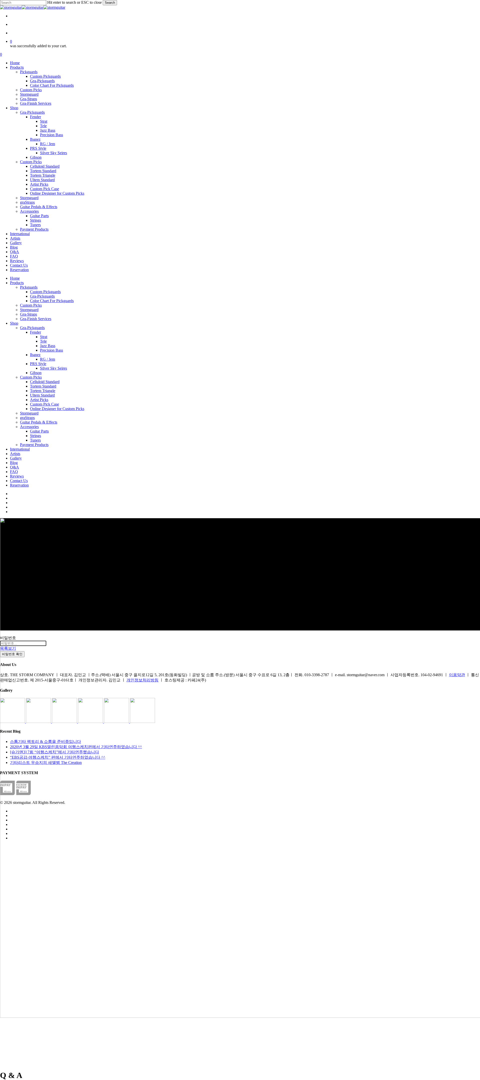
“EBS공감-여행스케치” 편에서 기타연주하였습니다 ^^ (57, 757)
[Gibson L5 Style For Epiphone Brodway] (39, 721)
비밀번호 (8, 638)
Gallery (16, 458)
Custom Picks (31, 305)
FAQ (14, 472)
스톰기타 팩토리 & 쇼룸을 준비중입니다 (45, 741)
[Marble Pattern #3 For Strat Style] (142, 721)
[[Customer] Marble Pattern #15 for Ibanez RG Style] (91, 721)
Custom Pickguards (45, 292)
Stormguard (29, 310)
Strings (35, 436)
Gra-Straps (28, 314)
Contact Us (19, 481)
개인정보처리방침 (142, 680)
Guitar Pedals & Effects (38, 422)
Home (15, 278)
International (20, 449)
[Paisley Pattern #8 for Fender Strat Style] (65, 721)
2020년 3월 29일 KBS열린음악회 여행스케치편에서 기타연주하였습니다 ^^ (76, 747)
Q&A (14, 467)
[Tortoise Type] (13, 721)
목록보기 (8, 648)
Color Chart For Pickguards (52, 301)
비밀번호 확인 (12, 654)
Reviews (17, 476)
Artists (15, 454)
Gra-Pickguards (42, 296)
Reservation (19, 485)
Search (110, 2)
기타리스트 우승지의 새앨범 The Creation (46, 762)
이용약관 (457, 675)
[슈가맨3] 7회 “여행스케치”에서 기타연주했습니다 (54, 752)
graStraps (27, 418)
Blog (14, 463)
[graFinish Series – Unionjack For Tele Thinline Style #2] (117, 721)
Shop (14, 323)
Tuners (35, 440)
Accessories (29, 427)
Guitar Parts (39, 431)
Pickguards (29, 287)
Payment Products (34, 445)
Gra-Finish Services (35, 319)
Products (17, 283)
